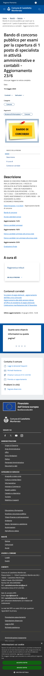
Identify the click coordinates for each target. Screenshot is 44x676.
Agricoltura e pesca (12, 530)
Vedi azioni (18, 95)
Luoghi (7, 557)
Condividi (8, 95)
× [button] (41, 643)
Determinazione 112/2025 (13, 205)
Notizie (20, 18)
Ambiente (8, 520)
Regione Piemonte (9, 2)
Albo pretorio (9, 641)
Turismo (8, 496)
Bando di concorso (10, 212)
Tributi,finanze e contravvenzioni (17, 517)
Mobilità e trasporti (12, 500)
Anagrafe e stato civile (13, 476)
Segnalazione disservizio (14, 620)
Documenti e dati (11, 466)
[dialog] (22, 658)
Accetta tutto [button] (22, 663)
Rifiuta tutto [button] (22, 668)
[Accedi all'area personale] (36, 2)
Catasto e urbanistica (12, 493)
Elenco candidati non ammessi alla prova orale (20, 238)
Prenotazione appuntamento (15, 617)
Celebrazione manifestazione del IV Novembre (20, 305)
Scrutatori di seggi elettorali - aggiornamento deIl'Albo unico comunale (20, 296)
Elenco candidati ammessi (13, 225)
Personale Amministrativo (14, 462)
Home (5, 18)
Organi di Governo (11, 445)
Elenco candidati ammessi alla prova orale (19, 233)
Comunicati (9, 544)
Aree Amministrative (12, 449)
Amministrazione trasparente (15, 637)
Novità (12, 18)
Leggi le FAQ (9, 624)
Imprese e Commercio (13, 486)
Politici (7, 459)
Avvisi (7, 548)
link (3, 658)
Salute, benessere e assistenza (16, 524)
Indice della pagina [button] (13, 150)
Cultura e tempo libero (13, 479)
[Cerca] (39, 9)
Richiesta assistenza (12, 627)
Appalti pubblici (10, 490)
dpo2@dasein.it (12, 595)
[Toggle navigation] (4, 9)
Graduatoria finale (10, 246)
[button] (22, 672)
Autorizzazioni (10, 527)
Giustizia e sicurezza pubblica (15, 513)
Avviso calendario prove (12, 216)
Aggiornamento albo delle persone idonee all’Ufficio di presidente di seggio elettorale (19, 301)
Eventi (7, 561)
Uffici (7, 452)
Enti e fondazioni (11, 455)
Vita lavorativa (10, 483)
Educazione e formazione (14, 510)
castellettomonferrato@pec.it (16, 585)
